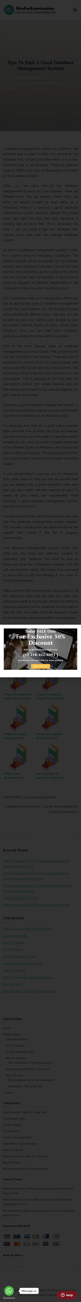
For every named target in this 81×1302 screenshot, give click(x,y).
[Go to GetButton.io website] (9, 1298)
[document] (40, 651)
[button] (75, 629)
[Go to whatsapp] (9, 1291)
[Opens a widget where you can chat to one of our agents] (67, 1295)
